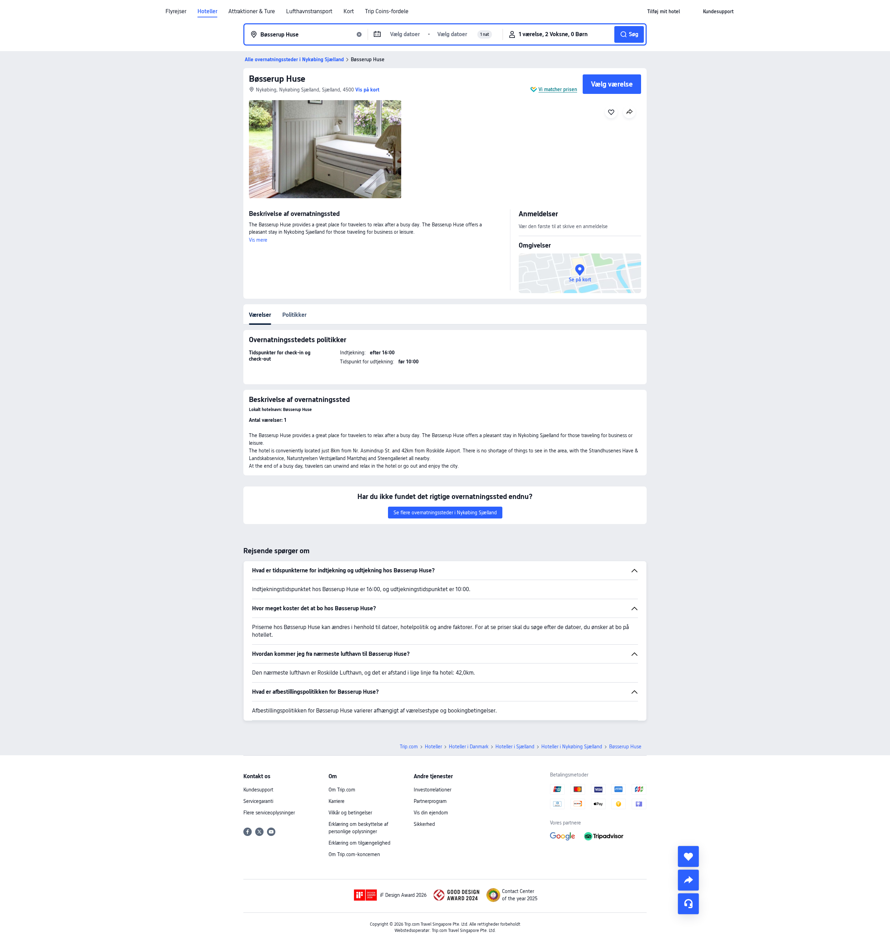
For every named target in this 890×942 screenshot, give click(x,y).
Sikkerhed (424, 824)
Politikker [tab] (294, 315)
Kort (348, 11)
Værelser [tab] (260, 315)
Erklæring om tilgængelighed (359, 843)
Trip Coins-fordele (386, 11)
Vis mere (258, 240)
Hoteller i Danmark (468, 746)
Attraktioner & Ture (251, 11)
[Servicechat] (688, 903)
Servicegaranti (258, 801)
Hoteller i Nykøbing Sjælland (571, 746)
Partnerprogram (430, 801)
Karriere (337, 801)
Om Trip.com (342, 789)
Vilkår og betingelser (350, 812)
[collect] (688, 856)
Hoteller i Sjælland (514, 746)
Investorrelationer (432, 789)
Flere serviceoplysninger (269, 812)
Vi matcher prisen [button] (558, 89)
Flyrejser (175, 11)
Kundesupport (258, 789)
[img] (325, 149)
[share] (688, 880)
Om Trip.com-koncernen (354, 854)
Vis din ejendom (431, 812)
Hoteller (207, 11)
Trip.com (409, 746)
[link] (663, 11)
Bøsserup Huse (277, 79)
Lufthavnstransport (309, 11)
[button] (691, 11)
